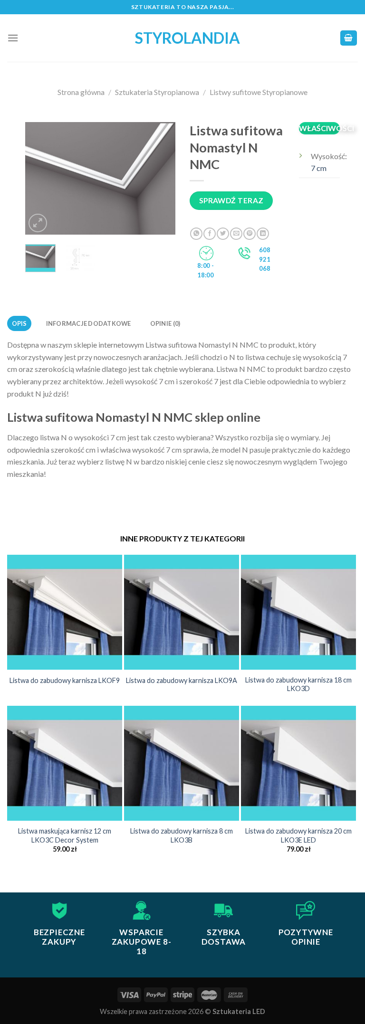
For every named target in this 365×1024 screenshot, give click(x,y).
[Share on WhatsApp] (196, 234)
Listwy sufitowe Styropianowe (258, 91)
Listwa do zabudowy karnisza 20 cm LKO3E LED (298, 835)
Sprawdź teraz (231, 200)
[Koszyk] (348, 38)
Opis (19, 323)
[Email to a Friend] (236, 234)
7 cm (319, 167)
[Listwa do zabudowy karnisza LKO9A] (181, 612)
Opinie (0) (165, 323)
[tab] (19, 323)
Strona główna (81, 91)
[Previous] (40, 178)
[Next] (160, 178)
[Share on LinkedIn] (263, 234)
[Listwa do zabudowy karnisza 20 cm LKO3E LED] (298, 763)
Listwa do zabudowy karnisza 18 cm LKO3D (298, 684)
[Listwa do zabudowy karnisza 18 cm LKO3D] (298, 612)
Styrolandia (182, 38)
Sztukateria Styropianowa (157, 91)
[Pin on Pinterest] (249, 234)
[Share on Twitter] (223, 234)
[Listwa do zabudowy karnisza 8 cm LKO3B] (181, 763)
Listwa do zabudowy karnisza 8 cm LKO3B (181, 835)
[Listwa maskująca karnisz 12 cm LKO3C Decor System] (64, 763)
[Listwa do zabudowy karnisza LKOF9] (64, 612)
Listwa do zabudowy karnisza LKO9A (181, 680)
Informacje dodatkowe (88, 323)
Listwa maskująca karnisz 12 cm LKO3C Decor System (64, 835)
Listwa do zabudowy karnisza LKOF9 (65, 680)
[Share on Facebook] (209, 234)
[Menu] (13, 37)
